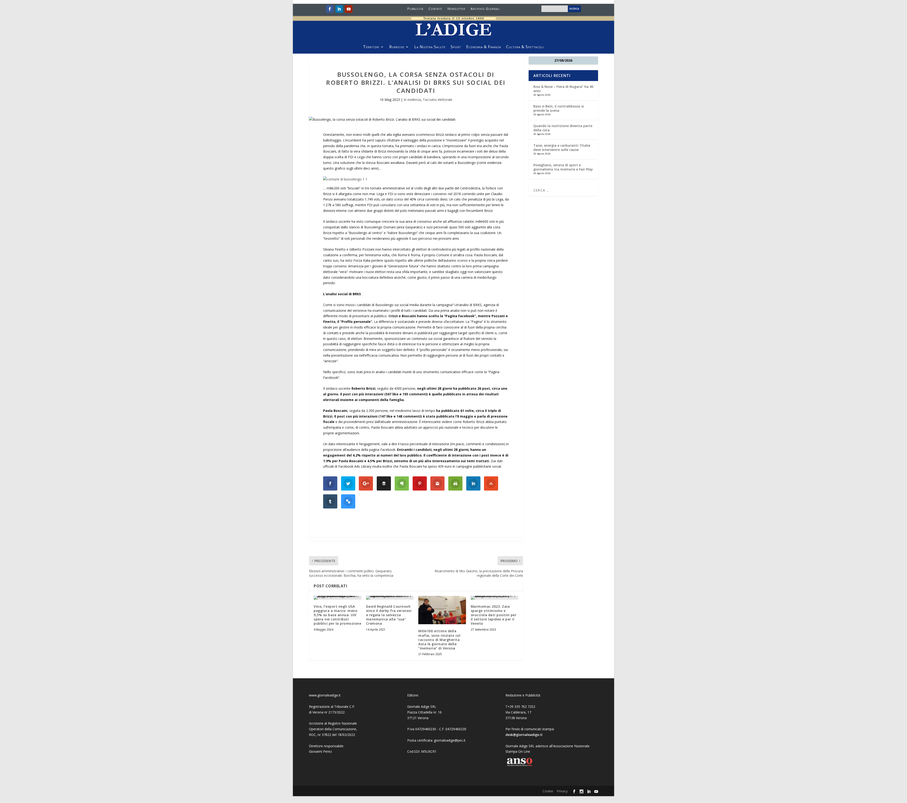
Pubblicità (415, 9)
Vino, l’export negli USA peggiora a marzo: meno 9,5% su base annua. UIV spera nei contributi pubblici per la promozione (337, 615)
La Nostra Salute (429, 47)
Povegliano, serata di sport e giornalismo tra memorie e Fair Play (563, 167)
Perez (327, 751)
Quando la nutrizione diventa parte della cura (562, 128)
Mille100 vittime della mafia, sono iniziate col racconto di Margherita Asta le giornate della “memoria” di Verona (439, 639)
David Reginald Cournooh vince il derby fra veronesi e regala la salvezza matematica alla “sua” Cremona (389, 615)
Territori (371, 47)
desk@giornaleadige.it (524, 734)
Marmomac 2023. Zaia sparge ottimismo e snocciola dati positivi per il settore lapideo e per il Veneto (494, 615)
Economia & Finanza (483, 47)
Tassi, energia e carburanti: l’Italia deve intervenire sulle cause (561, 147)
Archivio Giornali (485, 9)
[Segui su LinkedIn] (339, 9)
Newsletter (456, 9)
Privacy (562, 791)
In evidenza (412, 99)
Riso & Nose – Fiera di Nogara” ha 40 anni (563, 88)
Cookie (548, 791)
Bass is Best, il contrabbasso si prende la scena (558, 108)
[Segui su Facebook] (330, 9)
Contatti (435, 9)
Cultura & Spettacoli (525, 47)
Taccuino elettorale (437, 99)
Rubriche (396, 47)
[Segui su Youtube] (348, 9)
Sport (456, 47)
